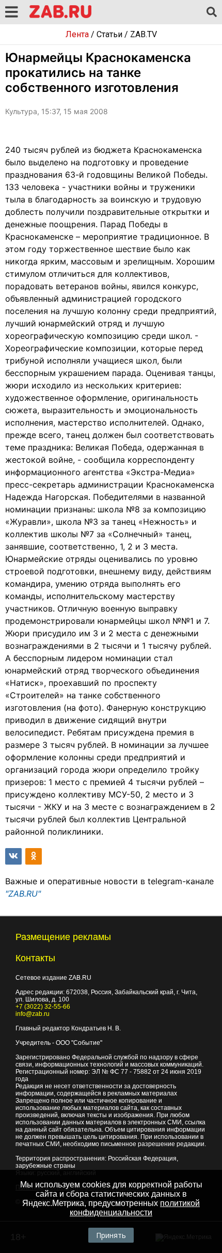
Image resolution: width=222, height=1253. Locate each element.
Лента (77, 34)
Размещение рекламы (63, 937)
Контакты (35, 958)
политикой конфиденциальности (135, 1208)
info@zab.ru (32, 1013)
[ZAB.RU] (60, 16)
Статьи (109, 34)
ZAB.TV (143, 34)
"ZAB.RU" (23, 893)
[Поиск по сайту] (211, 12)
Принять (111, 1235)
